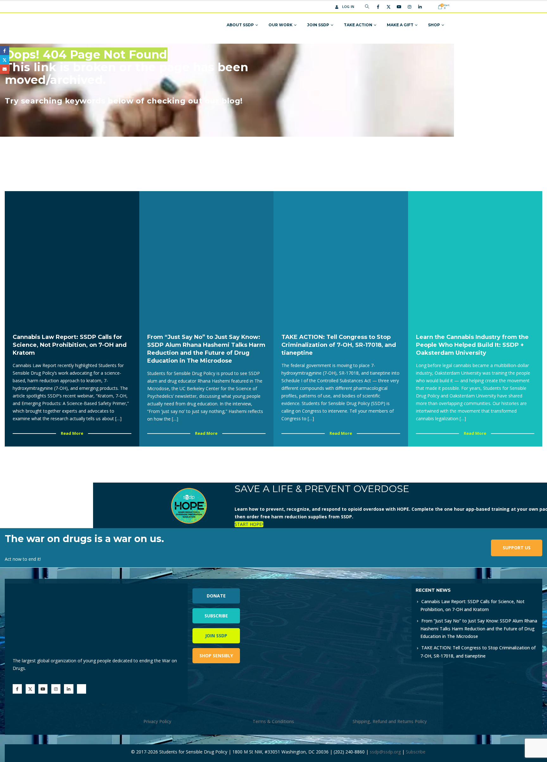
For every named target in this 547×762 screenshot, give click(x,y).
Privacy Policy (157, 721)
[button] (367, 6)
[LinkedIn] (419, 6)
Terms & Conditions (273, 721)
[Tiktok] (430, 6)
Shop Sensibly (216, 656)
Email (4, 69)
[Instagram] (409, 6)
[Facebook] (378, 6)
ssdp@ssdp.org (385, 752)
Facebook (4, 50)
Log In (348, 6)
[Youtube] (398, 6)
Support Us (517, 548)
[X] (388, 6)
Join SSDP (318, 24)
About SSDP (240, 24)
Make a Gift (400, 24)
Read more (72, 433)
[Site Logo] (122, 25)
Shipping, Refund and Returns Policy (390, 721)
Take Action (358, 24)
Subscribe (216, 616)
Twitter (4, 59)
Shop (434, 24)
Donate (216, 596)
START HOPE (248, 524)
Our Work (280, 24)
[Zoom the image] (350, 587)
